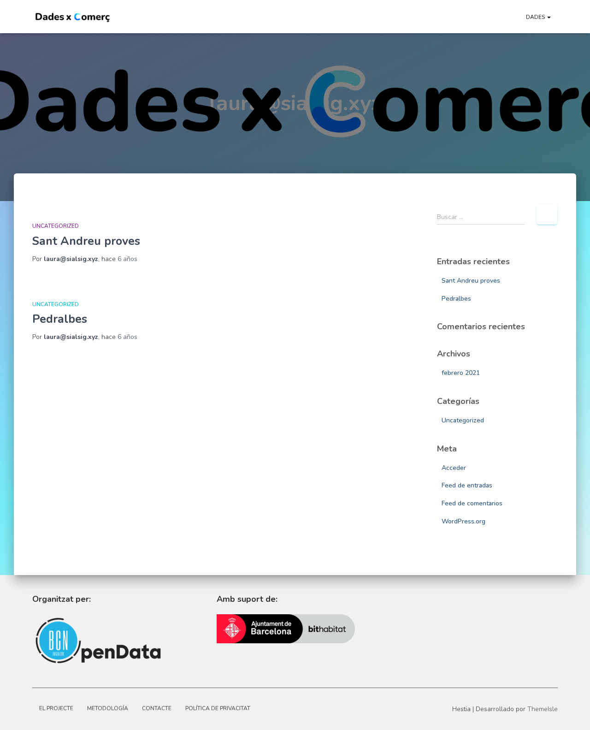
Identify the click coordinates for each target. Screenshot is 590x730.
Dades (536, 17)
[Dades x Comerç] (72, 16)
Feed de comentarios (472, 503)
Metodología (107, 708)
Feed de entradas (467, 485)
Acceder (454, 467)
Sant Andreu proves (86, 241)
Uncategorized (55, 226)
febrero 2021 (461, 372)
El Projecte (56, 708)
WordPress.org (463, 521)
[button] (548, 17)
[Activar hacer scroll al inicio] (347, 711)
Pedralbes (59, 319)
